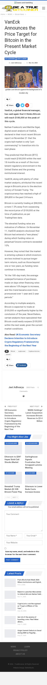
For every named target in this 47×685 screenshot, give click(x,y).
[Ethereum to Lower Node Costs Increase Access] (33, 478)
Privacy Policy (20, 650)
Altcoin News (30, 473)
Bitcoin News (10, 58)
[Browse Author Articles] (23, 378)
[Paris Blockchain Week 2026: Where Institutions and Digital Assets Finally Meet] (10, 583)
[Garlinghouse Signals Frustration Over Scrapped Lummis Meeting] (33, 448)
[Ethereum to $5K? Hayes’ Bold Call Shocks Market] (13, 448)
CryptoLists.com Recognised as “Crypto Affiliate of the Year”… (29, 606)
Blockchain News (11, 443)
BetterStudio (29, 668)
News (13, 647)
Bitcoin (13, 351)
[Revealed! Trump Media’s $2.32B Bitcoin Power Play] (13, 478)
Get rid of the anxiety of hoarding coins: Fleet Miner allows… (28, 619)
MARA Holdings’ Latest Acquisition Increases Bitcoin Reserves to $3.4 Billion (34, 415)
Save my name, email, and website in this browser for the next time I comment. (22, 553)
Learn (27, 647)
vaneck (8, 354)
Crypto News (22, 58)
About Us (20, 654)
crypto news (21, 351)
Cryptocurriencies (34, 351)
